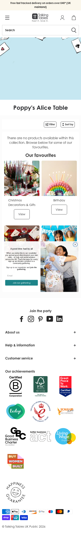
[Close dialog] (75, 244)
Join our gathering (21, 282)
